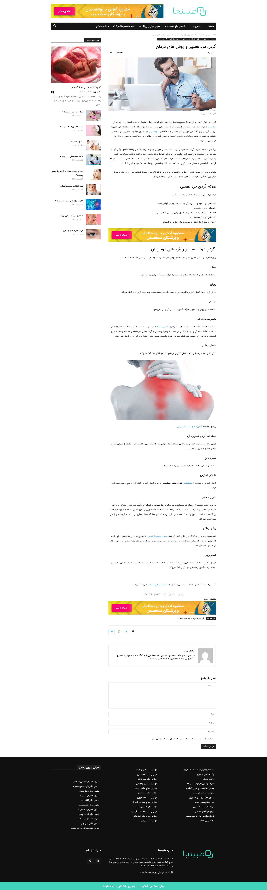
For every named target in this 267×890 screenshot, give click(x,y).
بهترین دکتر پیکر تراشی (147, 779)
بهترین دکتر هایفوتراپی (147, 797)
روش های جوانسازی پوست (71, 126)
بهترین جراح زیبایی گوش (146, 806)
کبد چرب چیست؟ (76, 141)
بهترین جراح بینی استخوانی (145, 816)
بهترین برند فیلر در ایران (203, 793)
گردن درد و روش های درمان (189, 426)
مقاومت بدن (153, 131)
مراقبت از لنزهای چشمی (73, 230)
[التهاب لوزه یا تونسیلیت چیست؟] (93, 204)
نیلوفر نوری (189, 651)
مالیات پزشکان (102, 26)
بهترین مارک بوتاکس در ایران (201, 797)
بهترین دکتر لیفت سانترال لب (144, 811)
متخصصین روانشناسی (157, 536)
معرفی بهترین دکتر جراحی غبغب (85, 828)
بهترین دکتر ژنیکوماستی (146, 783)
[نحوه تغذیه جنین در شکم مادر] (76, 65)
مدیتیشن (188, 483)
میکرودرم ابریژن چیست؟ (72, 112)
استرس (213, 127)
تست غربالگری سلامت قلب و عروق (198, 769)
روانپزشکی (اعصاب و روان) (181, 39)
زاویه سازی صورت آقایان (203, 806)
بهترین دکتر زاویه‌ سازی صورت (86, 786)
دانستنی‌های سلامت (176, 26)
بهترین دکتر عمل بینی (90, 823)
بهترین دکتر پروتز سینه (89, 791)
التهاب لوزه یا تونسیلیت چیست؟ (69, 201)
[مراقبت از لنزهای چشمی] (93, 234)
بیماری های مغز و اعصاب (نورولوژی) (196, 34)
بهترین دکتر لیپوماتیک (89, 795)
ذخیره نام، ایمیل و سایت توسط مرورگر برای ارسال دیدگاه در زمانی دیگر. (182, 738)
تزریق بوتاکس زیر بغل (204, 811)
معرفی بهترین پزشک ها (149, 26)
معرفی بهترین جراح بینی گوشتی (200, 788)
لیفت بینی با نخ (207, 820)
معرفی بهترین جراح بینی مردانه (200, 783)
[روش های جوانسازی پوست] (93, 130)
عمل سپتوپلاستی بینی (204, 802)
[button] (54, 26)
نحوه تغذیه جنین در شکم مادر (86, 87)
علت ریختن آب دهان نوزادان (71, 215)
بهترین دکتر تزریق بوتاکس (88, 818)
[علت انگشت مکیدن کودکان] (93, 189)
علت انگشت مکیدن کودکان (71, 186)
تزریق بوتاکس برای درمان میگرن (200, 816)
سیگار (159, 326)
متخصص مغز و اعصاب (158, 584)
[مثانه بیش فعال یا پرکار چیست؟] (93, 159)
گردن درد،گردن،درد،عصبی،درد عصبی (191, 618)
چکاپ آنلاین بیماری (205, 774)
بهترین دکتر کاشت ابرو (147, 774)
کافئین (165, 326)
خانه (214, 34)
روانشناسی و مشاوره (164, 39)
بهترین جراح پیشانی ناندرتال (144, 802)
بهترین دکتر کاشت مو (90, 800)
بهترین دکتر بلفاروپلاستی (88, 805)
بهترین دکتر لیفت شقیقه (88, 809)
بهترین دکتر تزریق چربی (88, 814)
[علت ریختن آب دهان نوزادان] (93, 219)
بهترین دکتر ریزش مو (147, 820)
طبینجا (211, 26)
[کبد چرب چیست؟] (93, 145)
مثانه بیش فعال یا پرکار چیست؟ (70, 156)
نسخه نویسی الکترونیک (123, 26)
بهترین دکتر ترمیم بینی (147, 793)
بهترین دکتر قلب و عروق (146, 769)
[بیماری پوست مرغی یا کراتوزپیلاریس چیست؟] (93, 174)
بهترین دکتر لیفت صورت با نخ (86, 781)
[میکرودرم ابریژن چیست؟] (93, 115)
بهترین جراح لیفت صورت (146, 788)
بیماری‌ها (197, 26)
